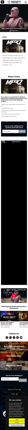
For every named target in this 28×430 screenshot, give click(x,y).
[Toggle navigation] (2, 2)
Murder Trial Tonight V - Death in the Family (7, 323)
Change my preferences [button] (16, 425)
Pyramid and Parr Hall (5, 325)
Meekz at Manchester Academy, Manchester (14, 28)
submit (22, 131)
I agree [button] (16, 419)
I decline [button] (17, 422)
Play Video (14, 30)
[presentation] (1, 316)
